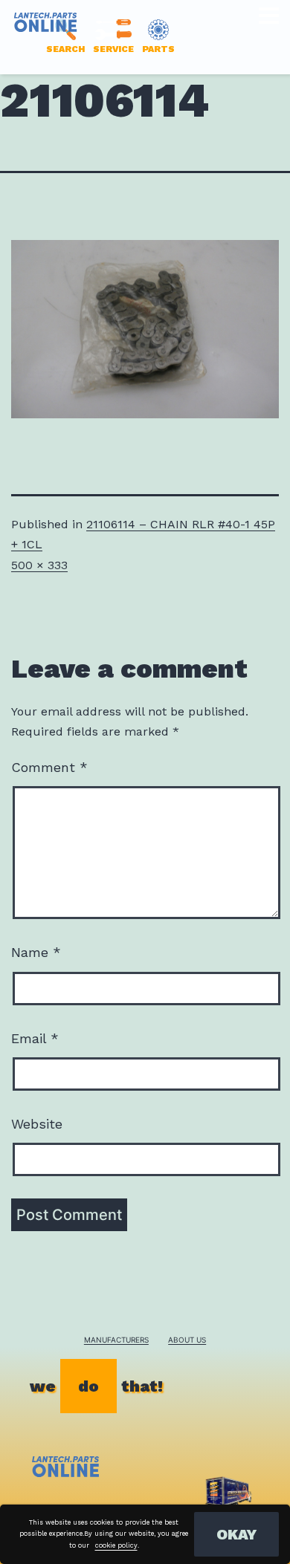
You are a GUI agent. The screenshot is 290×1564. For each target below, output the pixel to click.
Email (35, 1038)
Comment (49, 767)
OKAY (236, 1534)
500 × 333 (39, 565)
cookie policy (116, 1545)
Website (36, 1124)
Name (36, 952)
